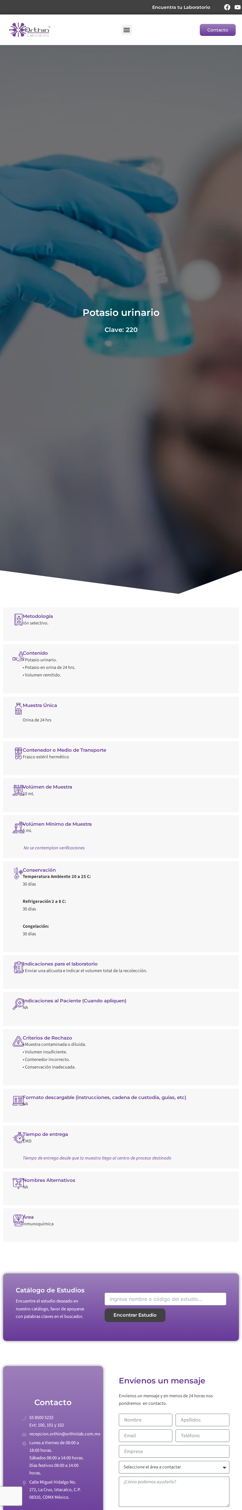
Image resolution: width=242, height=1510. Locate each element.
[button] (127, 30)
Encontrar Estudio (135, 1315)
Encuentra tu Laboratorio (181, 7)
